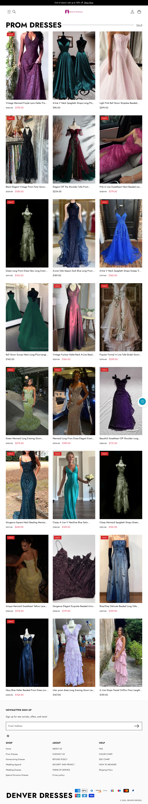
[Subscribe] (137, 726)
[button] (142, 409)
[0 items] (139, 12)
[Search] (14, 12)
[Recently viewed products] (142, 401)
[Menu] (9, 12)
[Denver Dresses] (74, 12)
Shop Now (88, 2)
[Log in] (132, 12)
